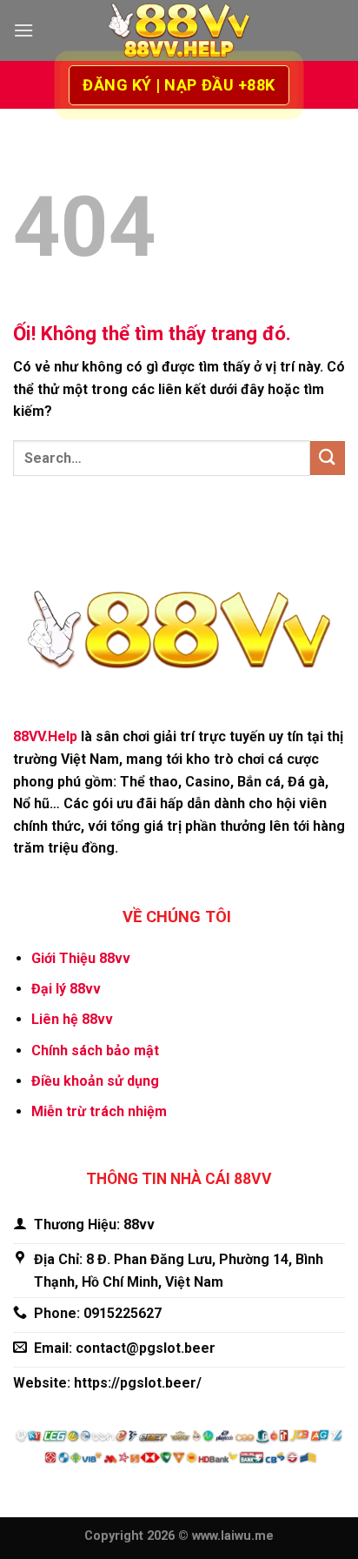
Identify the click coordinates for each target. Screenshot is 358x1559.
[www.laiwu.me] (179, 31)
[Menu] (23, 30)
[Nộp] (327, 458)
